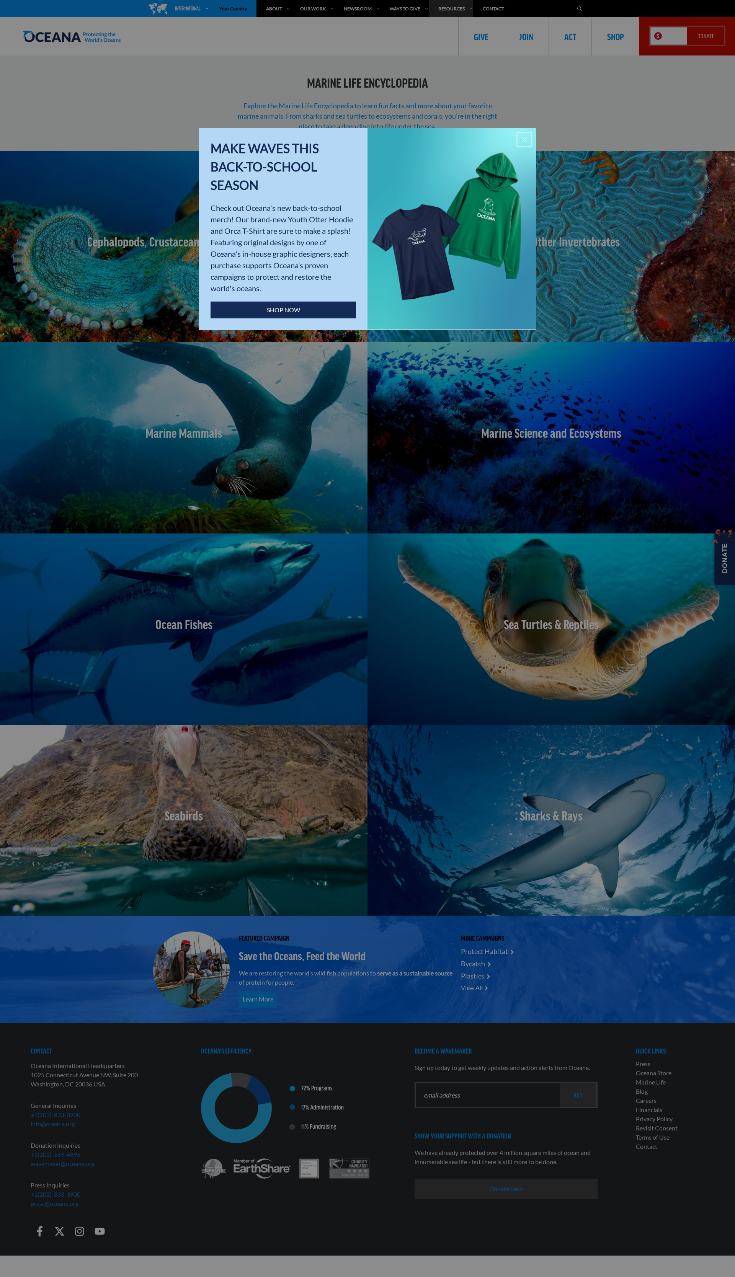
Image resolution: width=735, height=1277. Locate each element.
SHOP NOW (283, 309)
